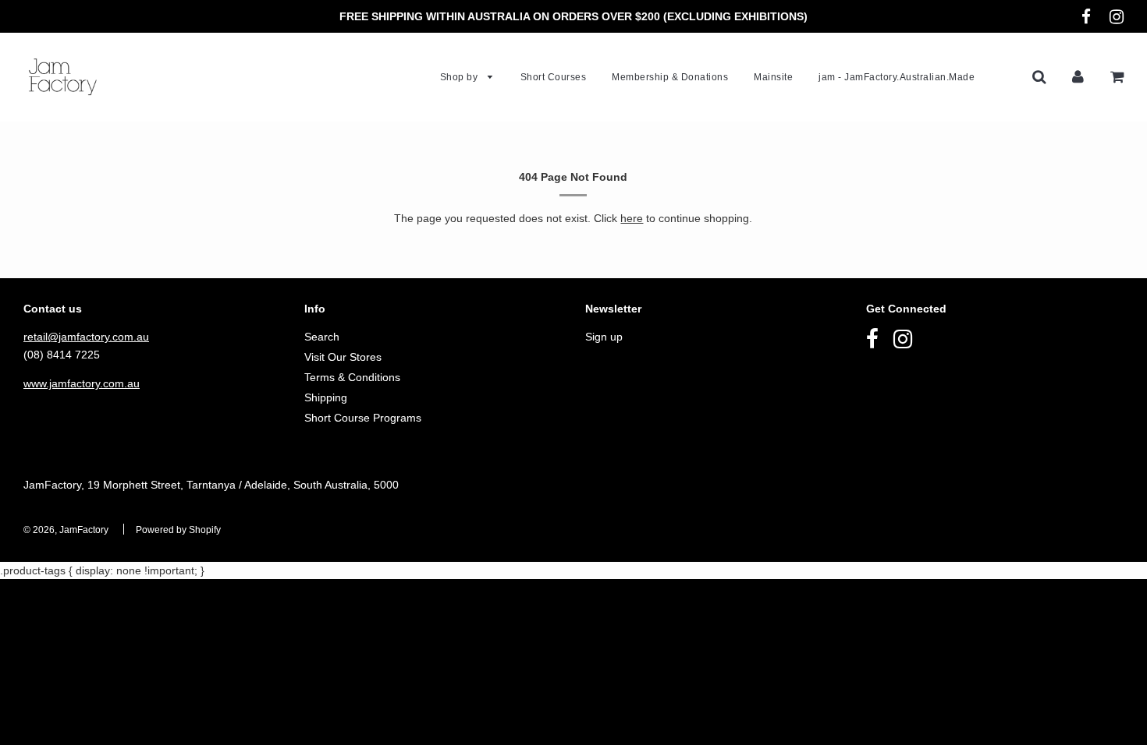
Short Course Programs (362, 417)
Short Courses (553, 77)
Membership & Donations (670, 77)
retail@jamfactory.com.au (86, 336)
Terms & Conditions (352, 377)
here (631, 218)
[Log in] (1078, 76)
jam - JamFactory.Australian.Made (897, 77)
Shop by (460, 77)
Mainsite (773, 77)
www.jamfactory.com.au (81, 383)
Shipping (325, 397)
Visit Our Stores (343, 357)
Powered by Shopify (178, 529)
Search (321, 336)
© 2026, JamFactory (65, 529)
